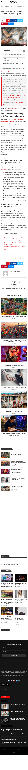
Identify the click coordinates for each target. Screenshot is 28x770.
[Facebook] (9, 680)
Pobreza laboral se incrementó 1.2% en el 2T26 (14, 387)
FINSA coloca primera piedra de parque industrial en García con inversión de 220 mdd (7, 601)
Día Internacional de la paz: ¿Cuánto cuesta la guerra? (14, 55)
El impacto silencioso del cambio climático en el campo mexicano (21, 601)
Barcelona (17, 689)
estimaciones (4, 169)
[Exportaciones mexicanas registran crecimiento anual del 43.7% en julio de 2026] (14, 330)
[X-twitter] (11, 680)
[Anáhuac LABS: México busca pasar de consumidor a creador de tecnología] (7, 611)
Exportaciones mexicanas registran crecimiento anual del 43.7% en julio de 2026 (18, 463)
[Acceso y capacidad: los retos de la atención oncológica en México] (7, 578)
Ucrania (18, 258)
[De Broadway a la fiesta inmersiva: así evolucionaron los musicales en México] (14, 354)
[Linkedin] (17, 680)
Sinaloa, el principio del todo (16, 711)
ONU (8, 258)
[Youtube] (14, 680)
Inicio (2, 6)
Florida (16, 693)
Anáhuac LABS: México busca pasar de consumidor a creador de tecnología (7, 619)
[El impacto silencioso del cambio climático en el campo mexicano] (21, 594)
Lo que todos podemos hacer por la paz (13, 63)
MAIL (9, 696)
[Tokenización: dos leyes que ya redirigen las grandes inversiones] (5, 720)
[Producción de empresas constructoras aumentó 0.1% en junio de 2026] (14, 399)
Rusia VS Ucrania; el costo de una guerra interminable (13, 59)
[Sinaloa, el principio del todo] (5, 713)
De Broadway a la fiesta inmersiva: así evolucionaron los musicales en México (18, 471)
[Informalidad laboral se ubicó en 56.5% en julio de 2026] (14, 306)
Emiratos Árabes (4, 689)
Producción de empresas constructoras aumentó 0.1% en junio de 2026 (18, 488)
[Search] (26, 2)
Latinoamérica (4, 693)
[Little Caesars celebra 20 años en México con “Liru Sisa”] (21, 578)
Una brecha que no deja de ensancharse (13, 240)
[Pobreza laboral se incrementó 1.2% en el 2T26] (14, 377)
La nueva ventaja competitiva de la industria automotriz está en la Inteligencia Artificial (20, 619)
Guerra (3, 258)
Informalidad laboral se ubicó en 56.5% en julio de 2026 (18, 453)
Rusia (13, 258)
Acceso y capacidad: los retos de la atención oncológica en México (7, 585)
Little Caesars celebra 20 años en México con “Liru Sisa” (20, 585)
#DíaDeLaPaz (21, 95)
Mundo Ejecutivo (9, 15)
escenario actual (13, 108)
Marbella (3, 691)
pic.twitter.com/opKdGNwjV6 (11, 97)
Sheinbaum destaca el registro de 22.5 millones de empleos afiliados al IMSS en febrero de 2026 (14, 248)
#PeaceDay (13, 95)
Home (14, 752)
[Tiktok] (19, 680)
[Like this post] (8, 20)
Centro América (18, 691)
